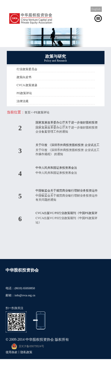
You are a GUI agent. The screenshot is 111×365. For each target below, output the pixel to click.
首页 (27, 112)
